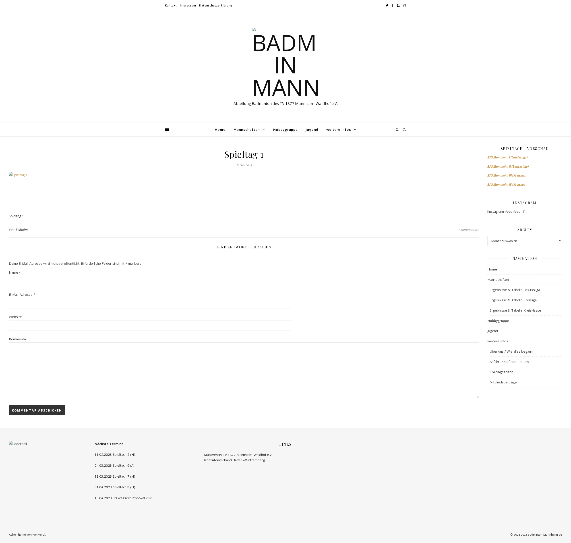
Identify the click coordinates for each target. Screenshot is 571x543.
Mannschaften (247, 129)
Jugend (312, 129)
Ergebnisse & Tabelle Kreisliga (513, 300)
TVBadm (22, 229)
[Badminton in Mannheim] (285, 63)
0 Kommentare (468, 229)
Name (15, 272)
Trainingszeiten (501, 372)
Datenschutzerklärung (215, 5)
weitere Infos (338, 129)
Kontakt (171, 5)
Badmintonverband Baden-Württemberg (234, 460)
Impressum (188, 5)
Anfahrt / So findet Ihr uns (509, 361)
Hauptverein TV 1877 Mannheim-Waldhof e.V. (237, 454)
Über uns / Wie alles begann (511, 351)
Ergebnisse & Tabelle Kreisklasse (515, 310)
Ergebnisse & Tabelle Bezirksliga (515, 289)
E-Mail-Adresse (22, 294)
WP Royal (38, 535)
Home (220, 129)
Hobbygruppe (285, 129)
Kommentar (18, 339)
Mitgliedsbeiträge (503, 382)
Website (15, 316)
